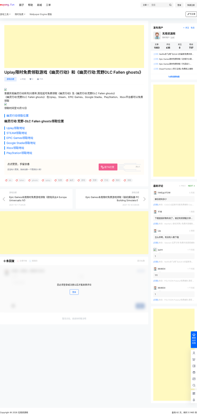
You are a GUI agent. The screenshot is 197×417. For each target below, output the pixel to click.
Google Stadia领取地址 (21, 143)
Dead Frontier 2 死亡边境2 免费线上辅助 (173, 69)
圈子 (21, 4)
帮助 (30, 4)
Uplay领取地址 (15, 128)
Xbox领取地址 (15, 147)
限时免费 (19, 14)
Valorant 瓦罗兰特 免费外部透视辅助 (179, 243)
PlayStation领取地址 (19, 153)
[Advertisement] (74, 46)
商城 (39, 4)
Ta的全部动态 (174, 77)
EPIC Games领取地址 (19, 138)
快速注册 (191, 5)
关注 (187, 28)
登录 (179, 5)
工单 (48, 4)
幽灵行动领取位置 (17, 115)
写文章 (192, 14)
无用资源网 (22, 412)
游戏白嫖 (10, 79)
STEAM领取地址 (16, 133)
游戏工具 (4, 14)
